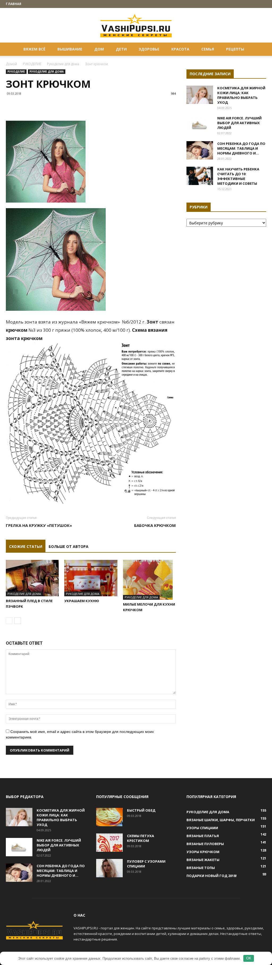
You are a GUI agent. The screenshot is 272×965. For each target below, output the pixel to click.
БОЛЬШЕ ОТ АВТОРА (68, 546)
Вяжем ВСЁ (34, 49)
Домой (11, 64)
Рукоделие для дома (63, 64)
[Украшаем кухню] (90, 578)
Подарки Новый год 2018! (211, 875)
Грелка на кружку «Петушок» (39, 525)
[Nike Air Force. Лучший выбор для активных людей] (199, 125)
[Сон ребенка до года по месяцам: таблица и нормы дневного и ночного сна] (199, 150)
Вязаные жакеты (202, 859)
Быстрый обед (141, 810)
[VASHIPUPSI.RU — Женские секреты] (136, 25)
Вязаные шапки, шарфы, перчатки (220, 819)
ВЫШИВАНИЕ (69, 49)
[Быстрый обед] (109, 817)
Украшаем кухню (81, 600)
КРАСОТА (180, 49)
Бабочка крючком (155, 525)
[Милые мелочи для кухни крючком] (149, 580)
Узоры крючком (202, 851)
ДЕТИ (121, 49)
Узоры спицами (202, 827)
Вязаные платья (202, 835)
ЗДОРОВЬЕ (149, 49)
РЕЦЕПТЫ (235, 49)
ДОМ (99, 49)
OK (248, 958)
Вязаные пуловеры (205, 843)
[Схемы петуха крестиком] (109, 842)
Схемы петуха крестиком (140, 838)
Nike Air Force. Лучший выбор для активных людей (239, 123)
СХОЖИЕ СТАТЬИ (25, 546)
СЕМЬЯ (207, 49)
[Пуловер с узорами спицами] (109, 868)
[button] (259, 49)
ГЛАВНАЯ (13, 4)
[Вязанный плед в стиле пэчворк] (32, 578)
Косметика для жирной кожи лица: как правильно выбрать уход (241, 95)
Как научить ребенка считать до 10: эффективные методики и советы (238, 176)
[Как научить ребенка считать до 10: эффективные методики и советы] (199, 176)
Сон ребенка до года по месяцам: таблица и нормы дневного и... (241, 148)
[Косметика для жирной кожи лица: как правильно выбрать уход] (199, 95)
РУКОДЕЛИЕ (32, 64)
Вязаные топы (200, 867)
